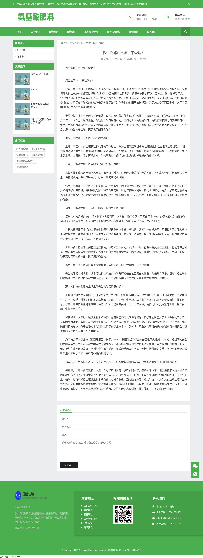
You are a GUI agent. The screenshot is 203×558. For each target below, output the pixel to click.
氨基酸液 (71, 31)
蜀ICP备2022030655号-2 (130, 550)
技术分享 (21, 56)
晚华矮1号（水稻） (40, 74)
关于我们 (35, 31)
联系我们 (151, 31)
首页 (19, 31)
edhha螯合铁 (113, 31)
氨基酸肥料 (113, 550)
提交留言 (69, 465)
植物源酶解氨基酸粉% (25, 161)
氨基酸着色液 (22, 155)
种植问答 (88, 523)
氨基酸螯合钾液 (38, 149)
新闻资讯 (133, 31)
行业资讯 (21, 50)
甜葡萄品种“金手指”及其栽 (40, 106)
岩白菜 (34, 89)
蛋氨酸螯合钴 (22, 167)
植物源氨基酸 (22, 149)
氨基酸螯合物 (91, 31)
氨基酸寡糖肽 (37, 155)
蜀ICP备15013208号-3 (11, 556)
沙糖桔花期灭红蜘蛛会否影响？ (41, 121)
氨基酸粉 (53, 31)
